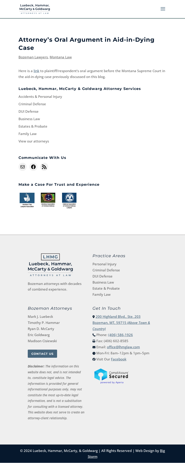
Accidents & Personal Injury (40, 96)
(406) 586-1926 (120, 334)
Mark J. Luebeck (40, 316)
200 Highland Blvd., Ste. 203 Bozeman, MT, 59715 (121, 322)
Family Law (27, 133)
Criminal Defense (32, 104)
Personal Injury (104, 264)
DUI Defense (28, 111)
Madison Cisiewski (42, 341)
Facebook (118, 359)
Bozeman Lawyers (33, 57)
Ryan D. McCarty (41, 328)
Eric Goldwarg (39, 334)
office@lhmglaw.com (123, 347)
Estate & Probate (106, 288)
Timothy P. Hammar (44, 322)
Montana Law (61, 57)
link (36, 71)
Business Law (29, 119)
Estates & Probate (32, 126)
